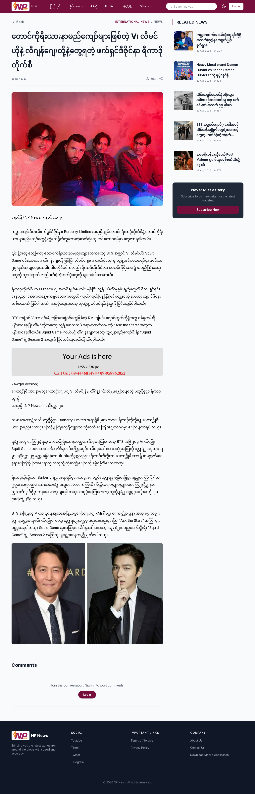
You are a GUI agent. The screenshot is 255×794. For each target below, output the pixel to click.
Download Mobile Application (209, 755)
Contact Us (197, 747)
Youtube (76, 740)
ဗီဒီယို (93, 6)
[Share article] (161, 79)
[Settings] (223, 6)
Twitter (75, 755)
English (110, 6)
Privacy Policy (140, 747)
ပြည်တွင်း (56, 6)
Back (20, 22)
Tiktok (75, 747)
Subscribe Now (208, 210)
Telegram (77, 762)
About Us (196, 740)
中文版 (127, 6)
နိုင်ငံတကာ (76, 6)
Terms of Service (142, 740)
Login (236, 6)
